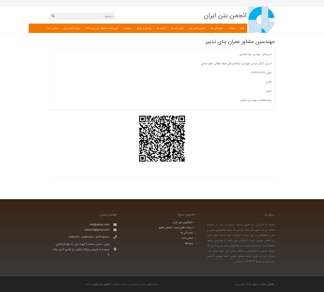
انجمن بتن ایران (101, 284)
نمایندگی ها (187, 233)
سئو (255, 284)
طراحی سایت (266, 284)
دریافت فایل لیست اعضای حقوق (176, 227)
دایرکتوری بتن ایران (183, 222)
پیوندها (189, 243)
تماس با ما (187, 238)
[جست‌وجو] (53, 16)
